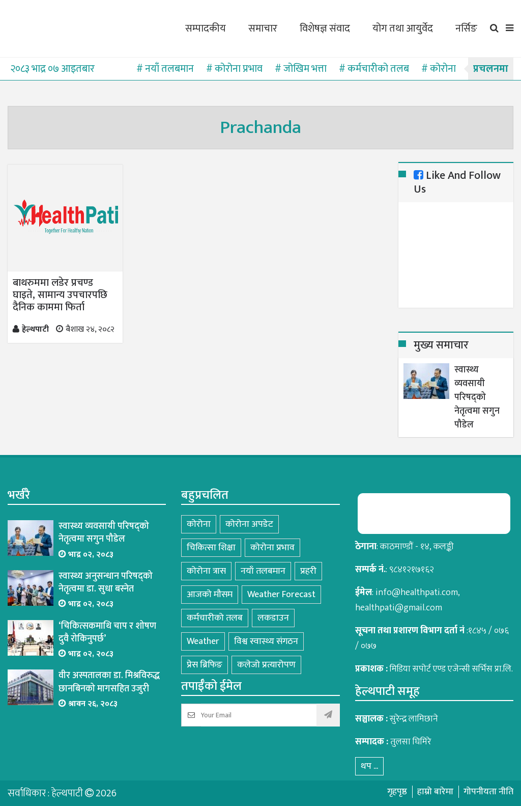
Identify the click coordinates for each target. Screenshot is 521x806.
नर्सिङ (466, 28)
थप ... (369, 766)
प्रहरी (308, 571)
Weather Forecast (281, 594)
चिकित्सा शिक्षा (211, 547)
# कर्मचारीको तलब (374, 68)
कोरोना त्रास (206, 571)
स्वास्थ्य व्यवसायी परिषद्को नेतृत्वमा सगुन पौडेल (477, 397)
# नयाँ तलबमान (165, 68)
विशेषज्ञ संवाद (325, 28)
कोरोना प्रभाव (272, 547)
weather (203, 641)
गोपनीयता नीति (488, 792)
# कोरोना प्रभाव (234, 68)
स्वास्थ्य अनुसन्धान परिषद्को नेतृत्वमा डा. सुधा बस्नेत (106, 583)
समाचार (262, 28)
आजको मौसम (210, 594)
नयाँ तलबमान (263, 571)
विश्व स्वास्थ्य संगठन (266, 641)
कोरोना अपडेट (249, 524)
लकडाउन (273, 618)
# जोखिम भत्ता (301, 68)
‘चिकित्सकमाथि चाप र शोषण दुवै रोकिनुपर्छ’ (107, 633)
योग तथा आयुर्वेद (402, 28)
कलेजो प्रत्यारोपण (266, 665)
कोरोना (199, 524)
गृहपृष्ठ (397, 792)
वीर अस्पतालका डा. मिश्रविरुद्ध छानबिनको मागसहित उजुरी (109, 682)
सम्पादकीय (205, 28)
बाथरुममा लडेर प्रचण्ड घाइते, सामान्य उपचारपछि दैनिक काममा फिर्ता (60, 295)
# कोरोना (438, 68)
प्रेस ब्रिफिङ (204, 665)
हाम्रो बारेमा (435, 792)
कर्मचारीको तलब (215, 618)
